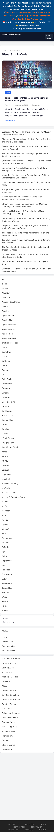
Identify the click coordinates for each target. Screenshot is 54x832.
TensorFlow (7, 583)
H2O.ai (5, 433)
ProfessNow (7, 736)
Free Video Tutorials (11, 658)
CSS (4, 374)
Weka (4, 597)
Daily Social (7, 379)
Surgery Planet (8, 722)
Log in (4, 637)
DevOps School (9, 663)
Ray (3, 565)
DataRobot (7, 397)
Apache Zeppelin (9, 338)
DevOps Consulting (10, 695)
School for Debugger (11, 713)
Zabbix (5, 610)
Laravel (5, 465)
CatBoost (6, 361)
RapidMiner (7, 561)
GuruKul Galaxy (9, 690)
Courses (5, 370)
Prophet (5, 542)
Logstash (6, 479)
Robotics (6, 570)
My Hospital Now (9, 727)
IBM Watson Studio (10, 447)
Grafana (5, 424)
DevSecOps (7, 411)
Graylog (5, 429)
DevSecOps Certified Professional (34, 16)
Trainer (42, 830)
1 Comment (36, 105)
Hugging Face (8, 443)
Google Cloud (8, 420)
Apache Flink (7, 320)
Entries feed (7, 642)
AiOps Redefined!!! (11, 34)
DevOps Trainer (9, 704)
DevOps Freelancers (11, 699)
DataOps (6, 681)
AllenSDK (6, 297)
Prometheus (7, 538)
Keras (4, 452)
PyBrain (5, 547)
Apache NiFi (7, 334)
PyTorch (5, 556)
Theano (5, 592)
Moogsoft (6, 511)
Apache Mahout (9, 324)
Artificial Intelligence (11, 677)
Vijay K (7, 105)
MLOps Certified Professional (28, 19)
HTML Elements (9, 438)
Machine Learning (10, 483)
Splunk (5, 579)
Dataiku (5, 393)
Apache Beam (8, 315)
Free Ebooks (7, 708)
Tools (43, 824)
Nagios (5, 520)
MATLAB (6, 488)
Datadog (6, 388)
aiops (8, 92)
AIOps (4, 686)
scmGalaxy (7, 672)
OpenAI (5, 524)
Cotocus (5, 740)
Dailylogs (29, 824)
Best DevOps (8, 668)
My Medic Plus (8, 731)
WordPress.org (8, 651)
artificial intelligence (11, 343)
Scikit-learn (7, 574)
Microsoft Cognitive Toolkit (14, 497)
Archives (5, 618)
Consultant (36, 827)
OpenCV (5, 529)
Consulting (13, 830)
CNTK (4, 365)
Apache (5, 311)
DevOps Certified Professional (20, 12)
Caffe (4, 356)
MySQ (4, 515)
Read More (10, 120)
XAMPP (5, 601)
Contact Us (13, 824)
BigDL (4, 347)
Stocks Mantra (8, 745)
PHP (4, 533)
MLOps (5, 506)
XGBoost (6, 606)
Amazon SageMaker (11, 302)
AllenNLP (6, 293)
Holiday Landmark (10, 717)
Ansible (5, 306)
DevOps (5, 406)
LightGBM (6, 474)
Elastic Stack (8, 415)
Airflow (5, 288)
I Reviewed (7, 749)
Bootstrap (6, 352)
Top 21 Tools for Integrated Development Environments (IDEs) (26, 99)
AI (3, 279)
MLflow (5, 502)
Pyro (4, 551)
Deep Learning (8, 402)
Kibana (5, 456)
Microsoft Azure (9, 492)
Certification (18, 827)
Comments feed (9, 646)
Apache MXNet (8, 329)
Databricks (7, 383)
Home (4, 50)
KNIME (5, 461)
